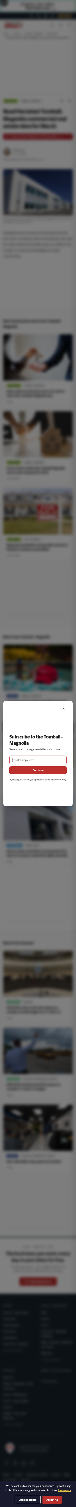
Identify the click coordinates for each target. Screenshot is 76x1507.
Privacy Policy (60, 779)
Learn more (64, 1490)
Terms (47, 779)
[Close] (63, 708)
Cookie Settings (27, 1499)
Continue (38, 770)
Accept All (52, 1499)
